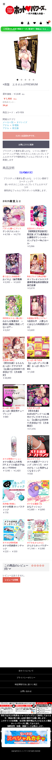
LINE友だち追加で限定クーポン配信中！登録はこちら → (26, 29)
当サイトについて (26, 671)
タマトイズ (22, 122)
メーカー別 (8, 122)
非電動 (15, 125)
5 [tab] (34, 80)
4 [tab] (30, 80)
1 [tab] (18, 80)
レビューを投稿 (11, 580)
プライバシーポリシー (26, 678)
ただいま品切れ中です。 (26, 136)
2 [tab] (22, 80)
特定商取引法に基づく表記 (26, 684)
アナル (6, 125)
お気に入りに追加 (26, 144)
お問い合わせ (26, 691)
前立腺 (15, 128)
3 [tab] (26, 80)
